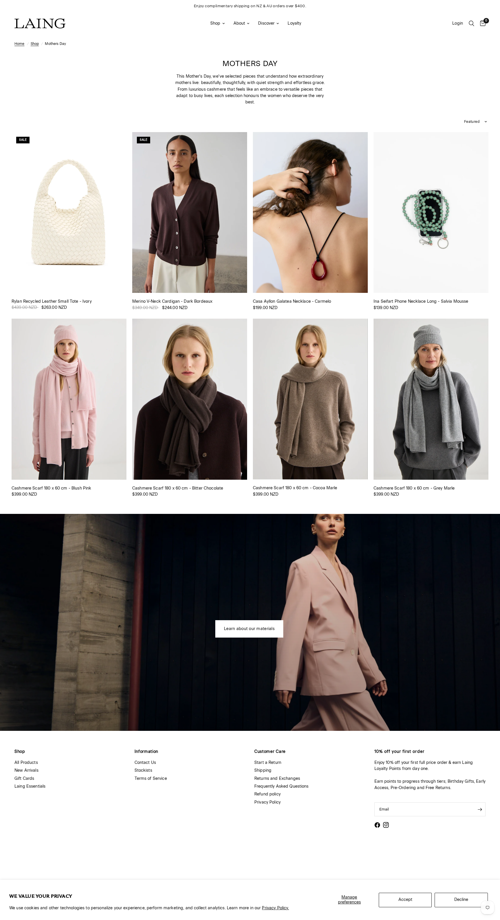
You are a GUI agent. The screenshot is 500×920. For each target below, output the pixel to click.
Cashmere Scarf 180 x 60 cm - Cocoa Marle (295, 487)
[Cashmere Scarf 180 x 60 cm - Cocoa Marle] (310, 399)
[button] (249, 629)
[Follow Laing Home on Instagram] (386, 825)
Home (19, 44)
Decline (461, 899)
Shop (215, 23)
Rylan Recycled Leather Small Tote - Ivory (52, 301)
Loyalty (294, 23)
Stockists (143, 770)
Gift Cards (24, 778)
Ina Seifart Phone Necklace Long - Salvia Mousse (421, 301)
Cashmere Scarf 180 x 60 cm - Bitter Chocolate (177, 488)
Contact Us (145, 762)
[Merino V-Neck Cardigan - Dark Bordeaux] (189, 212)
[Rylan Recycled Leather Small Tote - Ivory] (69, 212)
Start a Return (267, 762)
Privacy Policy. (275, 908)
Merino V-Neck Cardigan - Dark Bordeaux (172, 301)
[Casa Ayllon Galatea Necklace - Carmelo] (310, 212)
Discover (266, 23)
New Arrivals (26, 770)
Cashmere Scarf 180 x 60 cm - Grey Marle (414, 488)
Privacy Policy (267, 802)
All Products (26, 762)
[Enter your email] (480, 809)
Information (147, 752)
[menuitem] (217, 23)
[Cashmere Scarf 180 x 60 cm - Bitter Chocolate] (189, 399)
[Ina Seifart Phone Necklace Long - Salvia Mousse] (431, 212)
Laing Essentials (29, 786)
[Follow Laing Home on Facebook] (377, 825)
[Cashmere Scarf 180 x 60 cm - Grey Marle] (431, 399)
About (239, 23)
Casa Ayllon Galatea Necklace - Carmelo (292, 301)
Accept (405, 899)
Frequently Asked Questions (281, 786)
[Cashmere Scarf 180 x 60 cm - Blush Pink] (69, 399)
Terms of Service (151, 778)
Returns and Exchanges (277, 778)
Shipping (262, 770)
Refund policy (267, 794)
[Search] (471, 23)
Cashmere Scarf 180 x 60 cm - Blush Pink (51, 488)
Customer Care (270, 752)
